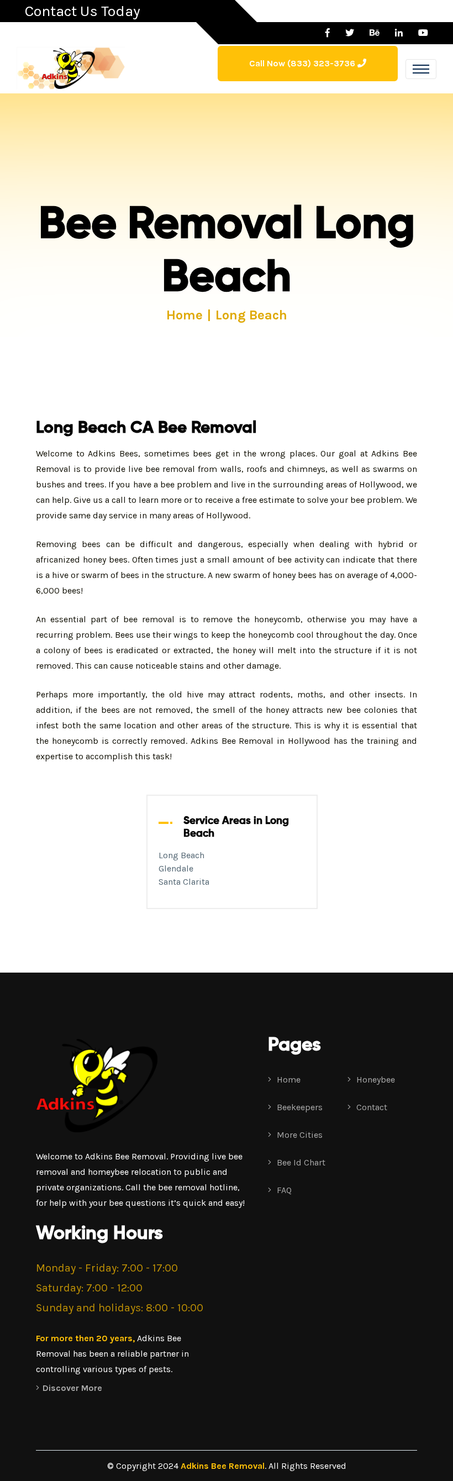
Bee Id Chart (300, 1162)
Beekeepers (299, 1107)
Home (184, 315)
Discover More (72, 1388)
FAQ (283, 1190)
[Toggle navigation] (420, 69)
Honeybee (374, 1079)
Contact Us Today (82, 11)
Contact (370, 1107)
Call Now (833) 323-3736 (303, 63)
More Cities (299, 1135)
